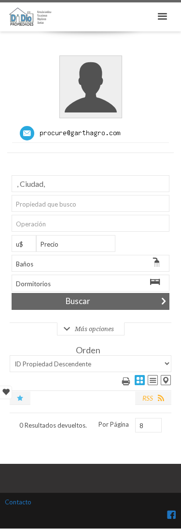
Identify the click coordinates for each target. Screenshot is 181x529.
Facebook (171, 514)
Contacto (18, 502)
